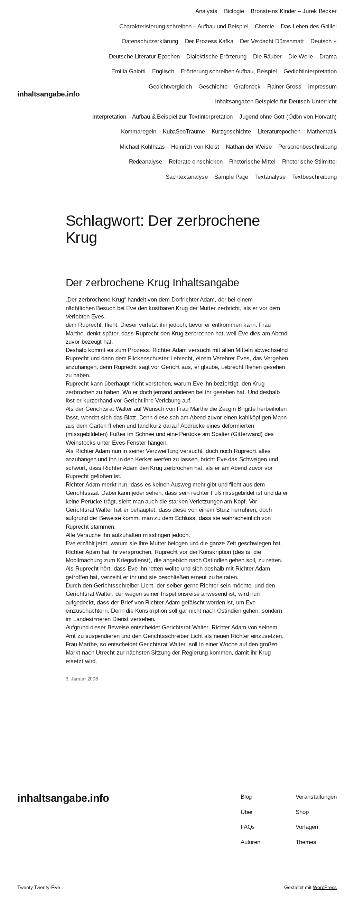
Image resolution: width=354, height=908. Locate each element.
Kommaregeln (138, 131)
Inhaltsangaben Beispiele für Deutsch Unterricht (276, 101)
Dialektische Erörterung (216, 56)
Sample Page (231, 176)
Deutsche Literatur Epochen (144, 56)
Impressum (322, 86)
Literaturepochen (279, 131)
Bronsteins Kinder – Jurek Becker (294, 11)
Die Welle (300, 56)
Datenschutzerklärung (150, 41)
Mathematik (322, 131)
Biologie (234, 11)
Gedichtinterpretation (310, 71)
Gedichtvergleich (170, 86)
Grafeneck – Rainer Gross (267, 86)
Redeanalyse (145, 161)
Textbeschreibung (314, 176)
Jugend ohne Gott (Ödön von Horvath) (288, 116)
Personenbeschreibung (307, 146)
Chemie (264, 26)
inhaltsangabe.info (48, 94)
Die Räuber (267, 56)
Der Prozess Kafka (209, 41)
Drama (328, 56)
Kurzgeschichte (231, 131)
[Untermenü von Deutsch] (335, 41)
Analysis (206, 11)
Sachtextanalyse (187, 176)
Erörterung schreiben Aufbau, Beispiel (229, 71)
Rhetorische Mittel (252, 161)
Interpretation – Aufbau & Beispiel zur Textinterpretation (162, 116)
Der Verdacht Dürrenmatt (272, 41)
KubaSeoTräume (184, 131)
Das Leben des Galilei (309, 26)
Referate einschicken (196, 161)
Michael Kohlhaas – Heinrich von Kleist (169, 146)
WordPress (325, 887)
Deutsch (321, 41)
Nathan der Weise (248, 146)
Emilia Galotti (128, 71)
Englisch (163, 71)
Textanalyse (270, 176)
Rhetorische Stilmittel (309, 161)
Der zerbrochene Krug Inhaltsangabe (153, 283)
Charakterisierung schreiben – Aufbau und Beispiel (183, 26)
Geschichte (212, 86)
